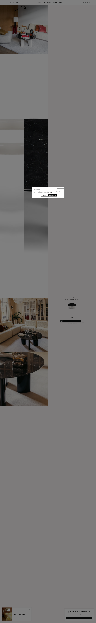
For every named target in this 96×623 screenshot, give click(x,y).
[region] (48, 192)
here (51, 192)
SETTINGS (44, 195)
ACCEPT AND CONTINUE (52, 195)
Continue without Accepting (60, 188)
